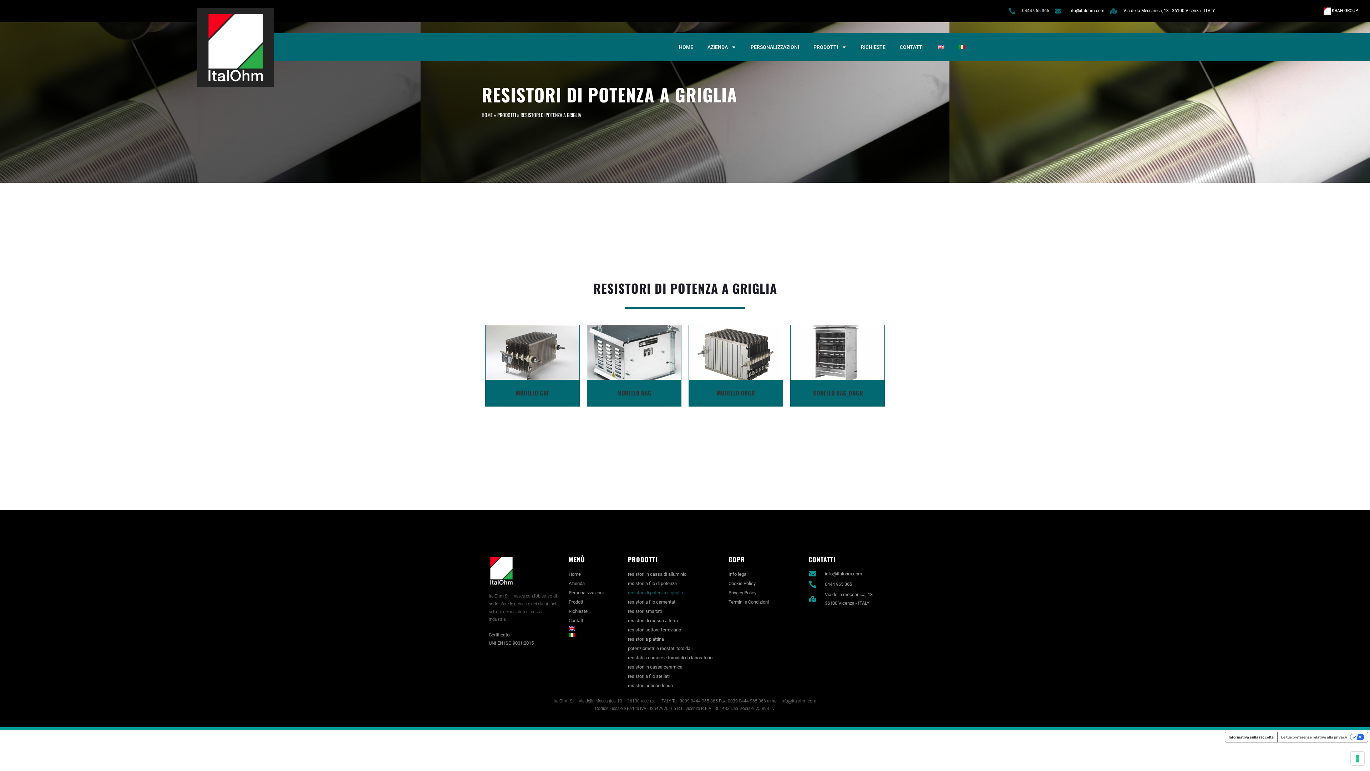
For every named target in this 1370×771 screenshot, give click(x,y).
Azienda (717, 47)
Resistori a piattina (646, 639)
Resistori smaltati (645, 611)
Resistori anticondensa (650, 685)
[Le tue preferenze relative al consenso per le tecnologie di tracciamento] (1357, 758)
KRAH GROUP (1344, 10)
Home (686, 47)
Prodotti (825, 47)
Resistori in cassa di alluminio (657, 574)
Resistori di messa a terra (653, 620)
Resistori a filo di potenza (652, 583)
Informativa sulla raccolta (1251, 737)
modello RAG (634, 392)
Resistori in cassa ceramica (655, 667)
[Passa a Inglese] (941, 47)
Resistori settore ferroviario (654, 630)
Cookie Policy (742, 583)
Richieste (873, 47)
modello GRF (532, 392)
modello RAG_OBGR (837, 392)
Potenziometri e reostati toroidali (660, 648)
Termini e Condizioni (749, 602)
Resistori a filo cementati (652, 602)
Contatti (912, 47)
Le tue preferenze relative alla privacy (1314, 737)
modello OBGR (736, 392)
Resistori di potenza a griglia (655, 592)
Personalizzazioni (775, 47)
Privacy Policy (742, 592)
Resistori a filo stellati (649, 676)
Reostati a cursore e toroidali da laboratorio (670, 657)
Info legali (739, 574)
